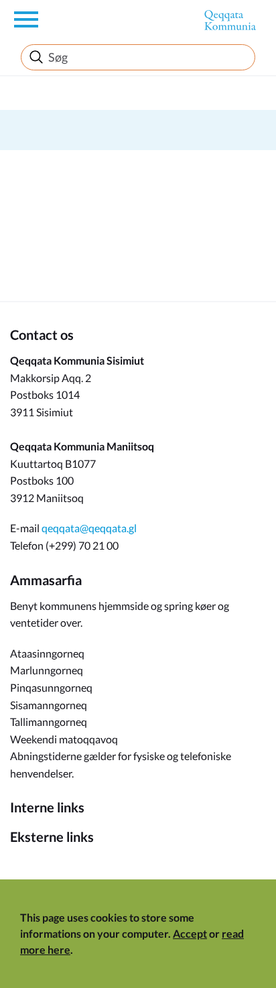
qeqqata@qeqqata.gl (89, 527)
